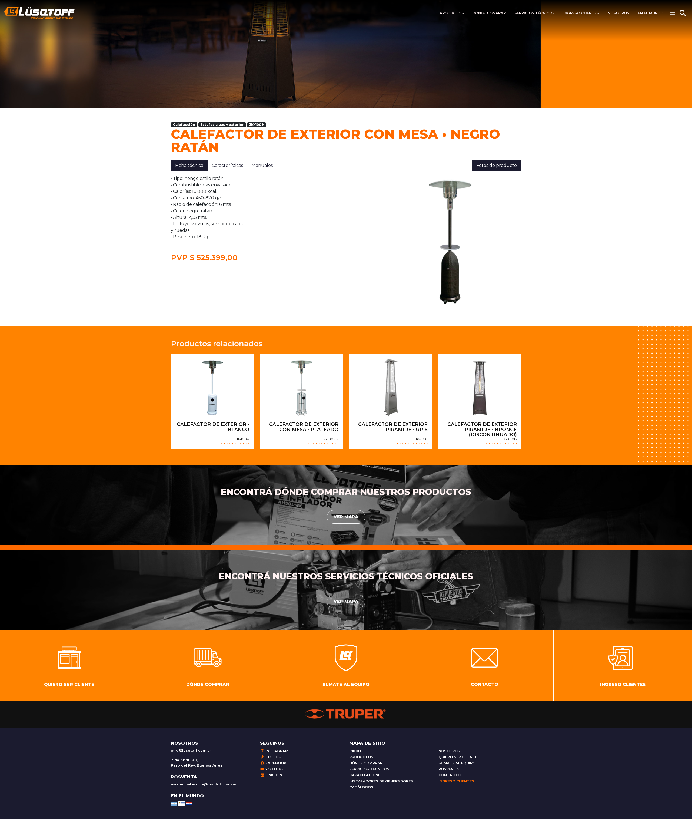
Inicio (355, 751)
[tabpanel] (271, 218)
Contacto (449, 775)
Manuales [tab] (262, 165)
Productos (452, 13)
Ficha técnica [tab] (189, 165)
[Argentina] (174, 803)
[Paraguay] (189, 803)
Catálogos (361, 787)
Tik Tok (272, 757)
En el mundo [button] (650, 13)
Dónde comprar (489, 13)
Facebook (275, 763)
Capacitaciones (366, 775)
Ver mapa (346, 516)
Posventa (448, 769)
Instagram (276, 751)
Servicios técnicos (534, 13)
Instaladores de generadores (381, 781)
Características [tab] (227, 165)
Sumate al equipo (456, 763)
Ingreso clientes (581, 13)
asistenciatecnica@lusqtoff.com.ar (204, 784)
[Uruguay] (181, 803)
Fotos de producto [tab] (496, 165)
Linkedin (273, 775)
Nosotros (618, 13)
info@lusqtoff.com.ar (191, 750)
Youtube (274, 769)
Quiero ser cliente (457, 757)
